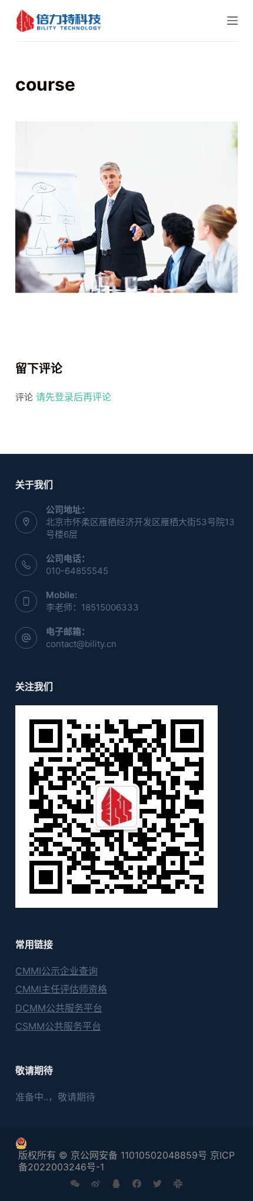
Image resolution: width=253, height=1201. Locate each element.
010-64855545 (77, 570)
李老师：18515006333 (92, 607)
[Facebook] (136, 1183)
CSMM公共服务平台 (58, 1026)
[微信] (75, 1183)
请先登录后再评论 (73, 397)
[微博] (95, 1183)
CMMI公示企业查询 (56, 971)
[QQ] (116, 1183)
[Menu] (232, 20)
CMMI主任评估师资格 (61, 989)
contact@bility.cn (81, 643)
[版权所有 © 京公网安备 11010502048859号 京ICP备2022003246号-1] (126, 1143)
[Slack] (178, 1183)
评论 (24, 397)
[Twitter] (157, 1183)
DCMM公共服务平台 (58, 1008)
